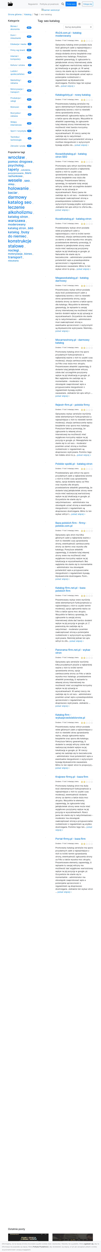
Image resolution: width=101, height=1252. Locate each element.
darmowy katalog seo (20, 200)
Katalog (27, 14)
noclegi (14, 250)
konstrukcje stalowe (19, 243)
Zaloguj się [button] (87, 4)
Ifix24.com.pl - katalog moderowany (68, 34)
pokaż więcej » (68, 86)
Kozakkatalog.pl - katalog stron (73, 218)
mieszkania (13, 260)
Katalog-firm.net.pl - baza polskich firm (70, 589)
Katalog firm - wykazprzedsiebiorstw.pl (70, 716)
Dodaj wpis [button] (71, 4)
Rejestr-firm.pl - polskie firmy (72, 404)
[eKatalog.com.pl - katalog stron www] (10, 4)
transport (15, 257)
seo (27, 180)
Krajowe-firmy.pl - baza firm (71, 776)
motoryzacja (15, 253)
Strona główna (15, 14)
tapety (14, 169)
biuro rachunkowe (19, 175)
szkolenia (26, 170)
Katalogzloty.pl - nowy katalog (72, 94)
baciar (13, 192)
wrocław (17, 157)
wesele (15, 180)
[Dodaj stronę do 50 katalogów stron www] (51, 9)
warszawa (17, 220)
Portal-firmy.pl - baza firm (70, 838)
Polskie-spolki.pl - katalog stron (73, 463)
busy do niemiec (18, 234)
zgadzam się (88, 1244)
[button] (62, 4)
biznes (28, 253)
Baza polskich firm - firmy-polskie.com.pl (70, 524)
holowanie (19, 188)
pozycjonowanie (16, 173)
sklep (11, 184)
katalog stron (18, 217)
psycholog (16, 165)
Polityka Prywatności (41, 1247)
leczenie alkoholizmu (20, 210)
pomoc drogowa (20, 161)
